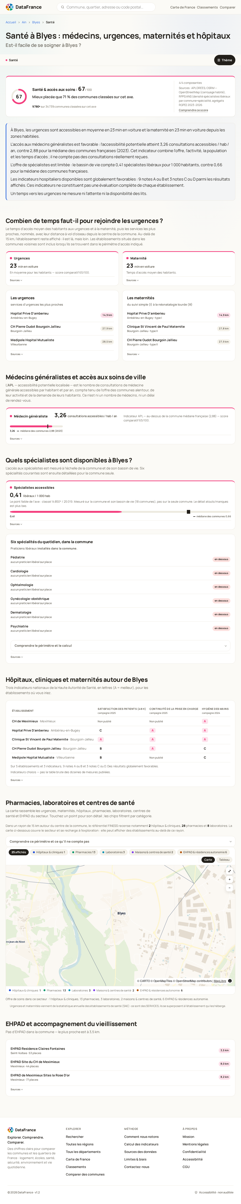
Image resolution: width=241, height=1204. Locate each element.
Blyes (36, 22)
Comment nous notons (141, 1137)
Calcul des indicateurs (141, 1144)
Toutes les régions (79, 1144)
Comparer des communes (85, 1174)
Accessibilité (193, 1159)
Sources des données (140, 1152)
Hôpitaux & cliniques (50, 852)
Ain (24, 22)
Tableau (224, 860)
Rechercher (75, 1137)
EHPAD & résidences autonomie (205, 852)
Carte (208, 860)
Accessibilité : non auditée (216, 1192)
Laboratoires (115, 852)
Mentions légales (196, 1144)
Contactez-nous (136, 1167)
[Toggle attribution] (230, 981)
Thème (224, 60)
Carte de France (78, 1159)
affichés (19, 852)
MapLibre (220, 981)
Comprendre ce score (193, 110)
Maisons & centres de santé (154, 852)
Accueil (11, 22)
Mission (188, 1137)
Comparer (227, 7)
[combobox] (109, 7)
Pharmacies (85, 852)
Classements (207, 7)
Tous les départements (83, 1152)
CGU (186, 1167)
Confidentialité (194, 1152)
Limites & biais (135, 1159)
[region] (120, 925)
